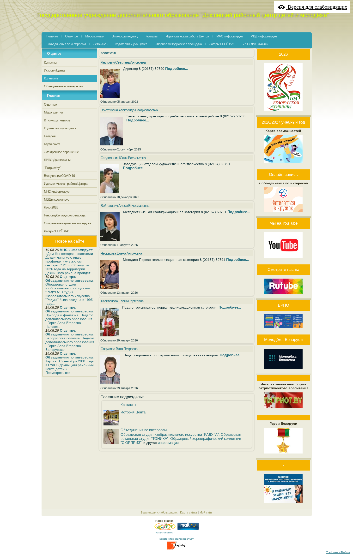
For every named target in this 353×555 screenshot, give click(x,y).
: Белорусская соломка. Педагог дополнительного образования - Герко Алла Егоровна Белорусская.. (69, 340)
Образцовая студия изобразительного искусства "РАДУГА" (170, 434)
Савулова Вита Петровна (119, 349)
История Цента (133, 412)
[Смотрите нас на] (283, 295)
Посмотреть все (57, 373)
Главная (53, 95)
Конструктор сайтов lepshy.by (176, 538)
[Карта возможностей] (283, 164)
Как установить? (165, 532)
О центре (54, 53)
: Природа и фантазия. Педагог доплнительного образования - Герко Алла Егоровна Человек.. (69, 316)
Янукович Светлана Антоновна (123, 62)
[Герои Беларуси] (283, 455)
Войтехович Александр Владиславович (129, 110)
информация (168, 443)
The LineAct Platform (338, 552)
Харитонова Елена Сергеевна (122, 301)
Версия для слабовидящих (159, 512)
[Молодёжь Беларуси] (283, 370)
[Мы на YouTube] (283, 259)
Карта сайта (188, 512)
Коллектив (108, 53)
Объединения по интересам (144, 430)
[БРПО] (283, 329)
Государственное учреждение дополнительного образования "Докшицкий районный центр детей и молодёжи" (183, 15)
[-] (283, 504)
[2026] (283, 112)
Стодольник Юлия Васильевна (123, 158)
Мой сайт (206, 512)
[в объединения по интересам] (283, 213)
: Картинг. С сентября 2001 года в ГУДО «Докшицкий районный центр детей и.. (69, 361)
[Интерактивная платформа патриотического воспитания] (283, 409)
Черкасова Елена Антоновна (121, 253)
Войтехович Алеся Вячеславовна (125, 205)
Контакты (128, 405)
